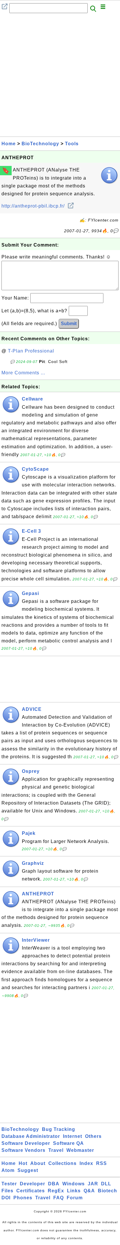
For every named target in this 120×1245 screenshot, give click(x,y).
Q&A (89, 1190)
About (37, 1163)
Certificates (30, 1190)
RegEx (56, 1190)
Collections (62, 1163)
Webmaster (80, 1150)
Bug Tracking (58, 1129)
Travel (55, 1150)
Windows (73, 1183)
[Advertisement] (60, 77)
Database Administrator (30, 1136)
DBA (53, 1183)
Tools (72, 143)
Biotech (107, 1190)
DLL (106, 1183)
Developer (32, 1183)
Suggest (27, 1170)
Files (7, 1190)
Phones (22, 1197)
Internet (72, 1136)
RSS (101, 1163)
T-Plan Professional (31, 350)
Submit (69, 323)
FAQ (58, 1197)
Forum (75, 1197)
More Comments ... (23, 372)
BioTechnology (40, 143)
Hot (23, 1163)
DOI (5, 1197)
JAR (93, 1183)
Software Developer (25, 1143)
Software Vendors (23, 1150)
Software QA (68, 1143)
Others (93, 1136)
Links (74, 1190)
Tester (9, 1183)
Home (8, 143)
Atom (8, 1170)
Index (86, 1163)
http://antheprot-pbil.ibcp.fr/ (33, 205)
